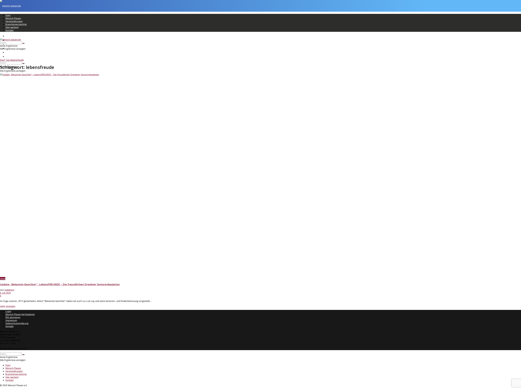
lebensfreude (17, 59)
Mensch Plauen (13, 18)
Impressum (11, 320)
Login (8, 311)
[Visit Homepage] (10, 5)
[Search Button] (23, 63)
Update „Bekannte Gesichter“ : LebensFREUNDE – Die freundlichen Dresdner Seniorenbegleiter (60, 284)
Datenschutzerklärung (16, 323)
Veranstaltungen (14, 21)
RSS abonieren (12, 317)
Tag (8, 59)
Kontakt (9, 30)
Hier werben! (11, 27)
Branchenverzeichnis (16, 24)
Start (7, 15)
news (2, 278)
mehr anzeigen (7, 306)
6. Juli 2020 (5, 292)
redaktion (9, 289)
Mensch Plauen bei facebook (20, 314)
